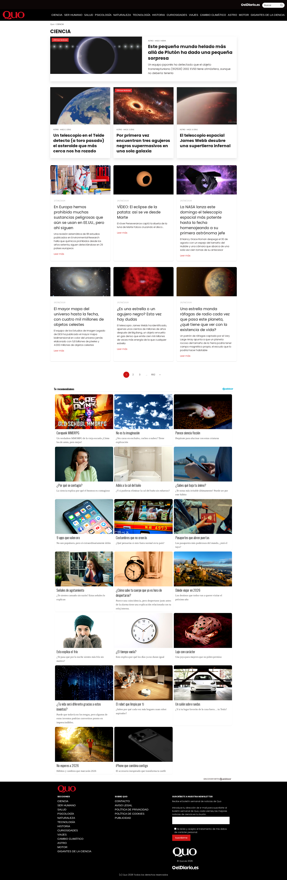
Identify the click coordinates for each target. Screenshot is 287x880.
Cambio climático (213, 14)
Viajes (193, 14)
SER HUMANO (73, 14)
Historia (158, 14)
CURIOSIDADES (177, 14)
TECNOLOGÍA (141, 14)
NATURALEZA (122, 14)
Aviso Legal (123, 805)
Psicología (103, 14)
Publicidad (123, 817)
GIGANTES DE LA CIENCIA (268, 14)
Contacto (122, 801)
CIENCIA (56, 14)
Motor (244, 14)
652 (153, 374)
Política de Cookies (129, 813)
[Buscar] (281, 5)
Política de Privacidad (131, 809)
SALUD (88, 14)
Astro (232, 14)
